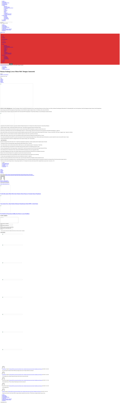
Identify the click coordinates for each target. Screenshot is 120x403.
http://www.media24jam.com (4, 181)
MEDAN (5, 6)
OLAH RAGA (4, 3)
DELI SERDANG (7, 46)
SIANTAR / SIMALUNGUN (8, 47)
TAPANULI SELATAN (7, 13)
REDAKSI (4, 20)
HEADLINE (4, 25)
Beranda (1, 65)
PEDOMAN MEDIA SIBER (6, 29)
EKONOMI (6, 17)
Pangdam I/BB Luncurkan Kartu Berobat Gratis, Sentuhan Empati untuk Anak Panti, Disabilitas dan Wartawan (25, 374)
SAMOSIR (6, 52)
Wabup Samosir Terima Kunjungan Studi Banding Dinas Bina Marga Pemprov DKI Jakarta (19, 174)
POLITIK (5, 16)
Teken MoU (4, 166)
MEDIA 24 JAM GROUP (4, 74)
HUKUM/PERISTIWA (5, 2)
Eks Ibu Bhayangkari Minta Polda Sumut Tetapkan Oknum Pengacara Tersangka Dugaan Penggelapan (20, 193)
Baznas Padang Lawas (5, 163)
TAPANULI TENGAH (7, 14)
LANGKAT (6, 8)
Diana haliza (4, 374)
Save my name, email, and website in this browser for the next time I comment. (13, 230)
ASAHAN (5, 10)
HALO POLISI (6, 18)
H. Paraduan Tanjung (5, 164)
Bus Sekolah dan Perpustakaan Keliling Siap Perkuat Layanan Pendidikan (14, 213)
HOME (3, 1)
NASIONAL (4, 28)
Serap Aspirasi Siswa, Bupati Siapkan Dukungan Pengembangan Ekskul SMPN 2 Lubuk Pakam (19, 203)
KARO (5, 9)
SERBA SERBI (4, 15)
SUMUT (3, 5)
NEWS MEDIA (4, 26)
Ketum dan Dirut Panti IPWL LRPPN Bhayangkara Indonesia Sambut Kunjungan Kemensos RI (19, 175)
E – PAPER (4, 19)
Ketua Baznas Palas (5, 165)
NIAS (5, 12)
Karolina (3, 391)
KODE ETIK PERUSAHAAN (7, 398)
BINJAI (5, 11)
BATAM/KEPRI (4, 4)
